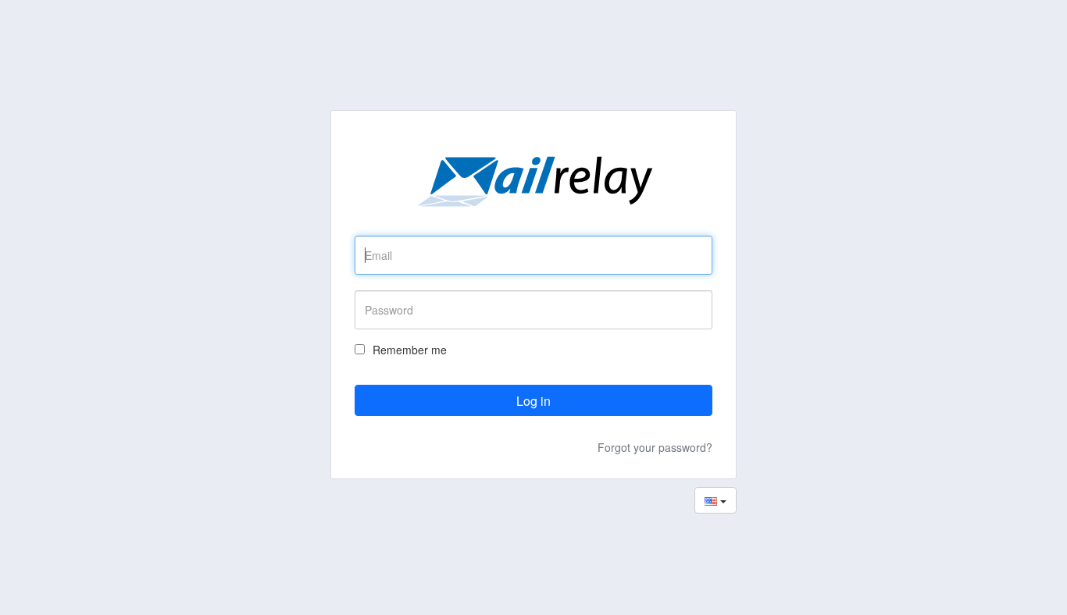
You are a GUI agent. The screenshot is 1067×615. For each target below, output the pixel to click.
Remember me (410, 349)
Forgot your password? (655, 447)
